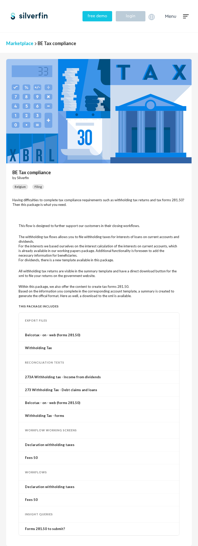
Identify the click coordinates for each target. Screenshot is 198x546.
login (130, 16)
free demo (97, 16)
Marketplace (19, 43)
